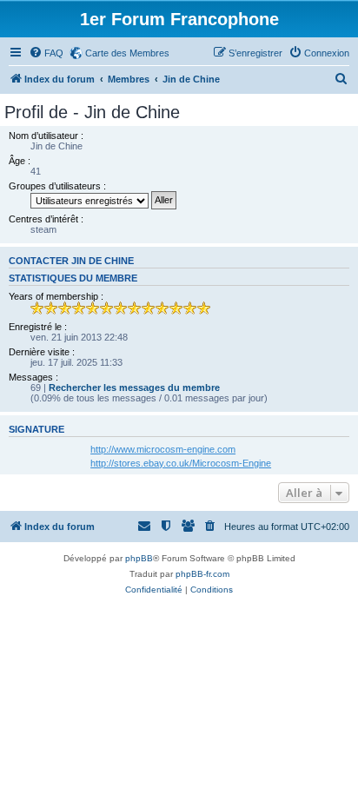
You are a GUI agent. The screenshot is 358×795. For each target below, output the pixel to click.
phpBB (139, 558)
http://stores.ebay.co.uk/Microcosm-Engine (180, 463)
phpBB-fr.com (202, 574)
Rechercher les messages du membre (134, 387)
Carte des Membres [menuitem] (127, 53)
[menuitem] (46, 53)
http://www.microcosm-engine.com (162, 449)
